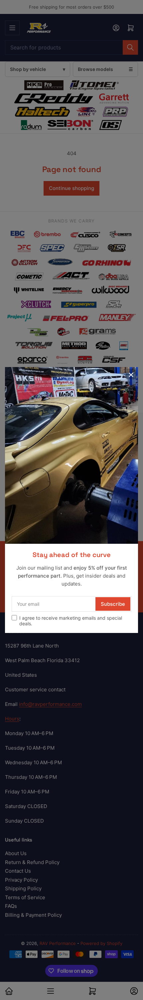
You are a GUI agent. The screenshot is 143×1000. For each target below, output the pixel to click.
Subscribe (113, 604)
